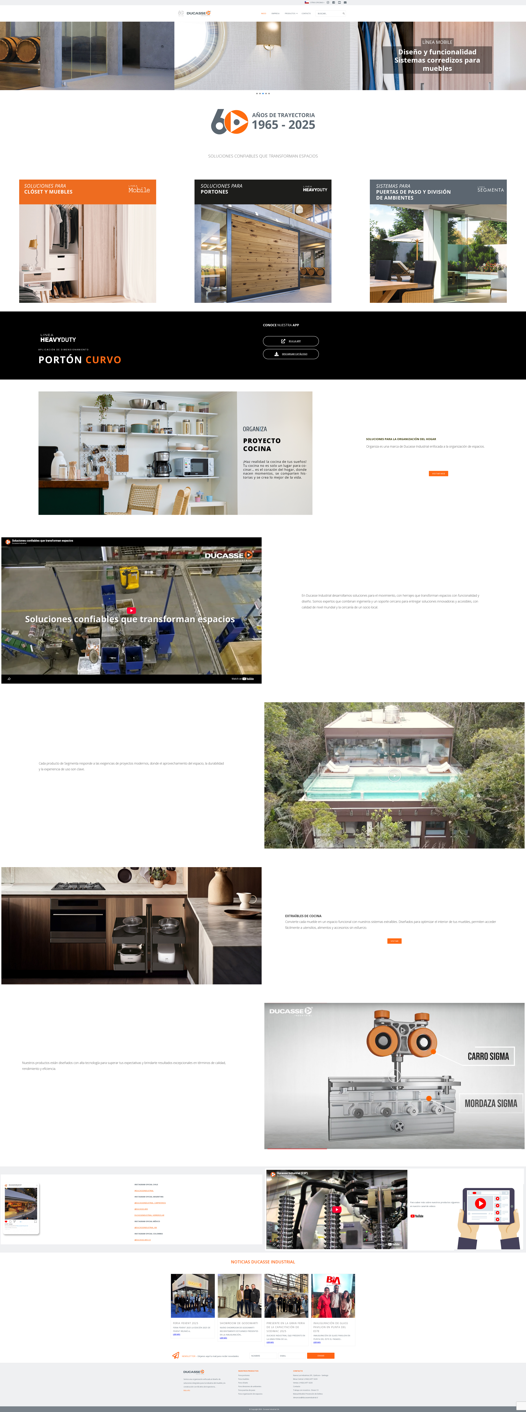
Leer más (176, 1334)
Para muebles (243, 1379)
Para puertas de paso (246, 1390)
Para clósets (243, 1383)
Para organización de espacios (250, 1394)
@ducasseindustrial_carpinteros (150, 1203)
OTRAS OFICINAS (316, 2)
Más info (187, 1390)
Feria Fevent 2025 (185, 1323)
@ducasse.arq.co (143, 1240)
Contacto (296, 1386)
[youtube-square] (340, 2)
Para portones (244, 1375)
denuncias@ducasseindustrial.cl (305, 1397)
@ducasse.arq (141, 1209)
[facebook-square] (335, 2)
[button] (394, 775)
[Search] (344, 13)
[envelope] (345, 2)
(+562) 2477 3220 (310, 1379)
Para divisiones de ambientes (249, 1386)
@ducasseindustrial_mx (146, 1227)
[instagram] (329, 2)
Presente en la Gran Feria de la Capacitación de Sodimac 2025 (286, 1327)
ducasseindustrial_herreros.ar (149, 1215)
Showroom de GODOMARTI (239, 1323)
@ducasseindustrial (144, 1190)
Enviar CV (314, 1390)
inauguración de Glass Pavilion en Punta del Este (330, 1327)
